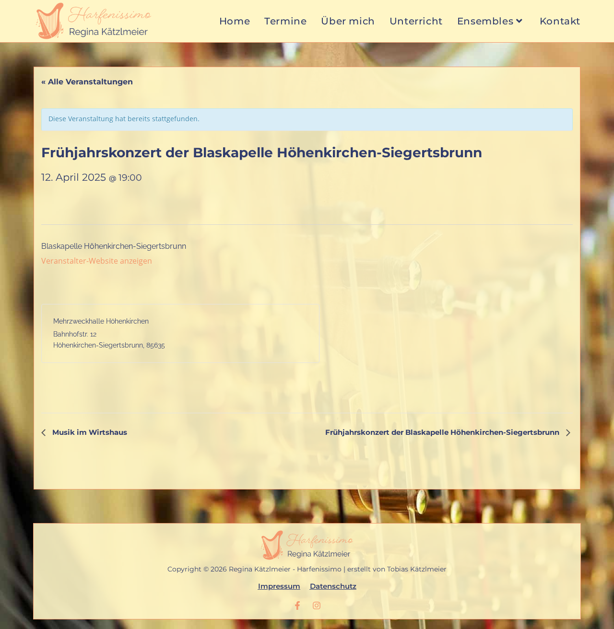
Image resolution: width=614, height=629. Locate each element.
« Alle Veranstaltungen (87, 81)
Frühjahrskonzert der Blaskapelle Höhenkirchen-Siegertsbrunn (443, 432)
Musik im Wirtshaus (88, 432)
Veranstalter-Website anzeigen (96, 261)
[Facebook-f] (297, 605)
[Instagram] (316, 605)
